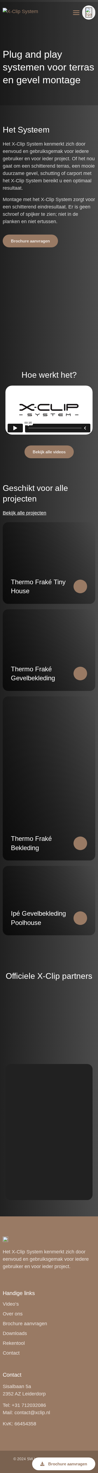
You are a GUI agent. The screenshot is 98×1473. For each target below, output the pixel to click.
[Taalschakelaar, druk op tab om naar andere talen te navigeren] (88, 12)
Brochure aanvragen (25, 1323)
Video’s (11, 1304)
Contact (11, 1353)
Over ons (13, 1314)
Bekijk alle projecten (24, 513)
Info (9, 21)
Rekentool (14, 1343)
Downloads (15, 1333)
